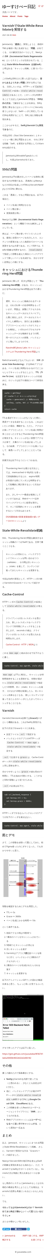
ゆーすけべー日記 (19, 6)
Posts (20, 16)
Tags (26, 16)
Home (5, 16)
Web (14, 35)
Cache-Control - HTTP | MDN (20, 644)
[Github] (39, 6)
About (12, 16)
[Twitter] (42, 6)
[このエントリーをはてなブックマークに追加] (32, 1229)
